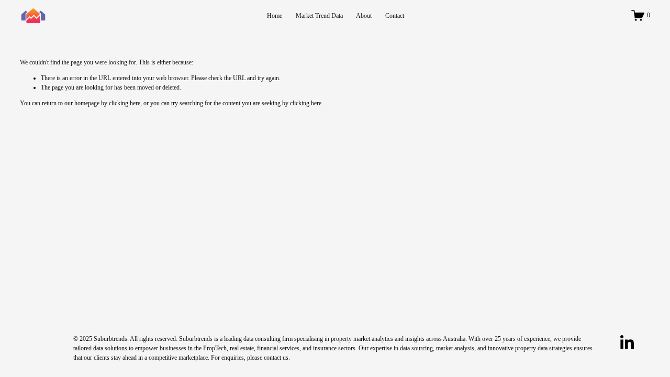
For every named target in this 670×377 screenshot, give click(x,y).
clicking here (124, 103)
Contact (394, 15)
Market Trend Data (319, 15)
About (364, 15)
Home (274, 15)
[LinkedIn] (626, 342)
